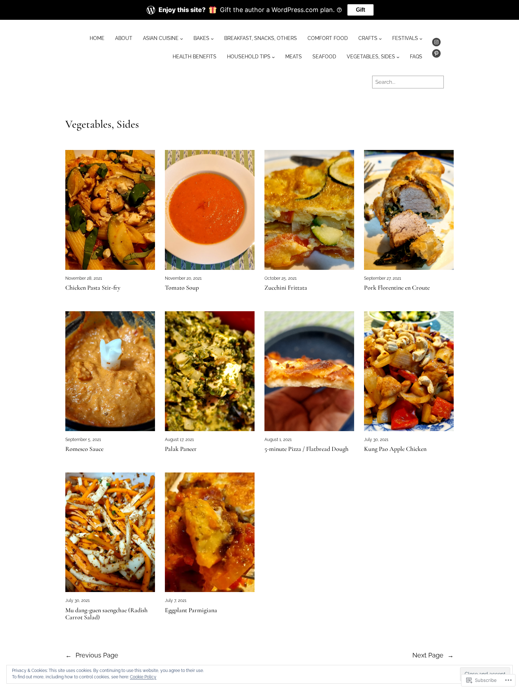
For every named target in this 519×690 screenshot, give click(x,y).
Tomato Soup (182, 287)
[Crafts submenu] (380, 38)
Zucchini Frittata (285, 287)
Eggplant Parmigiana (191, 610)
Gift (360, 10)
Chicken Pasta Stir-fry (92, 287)
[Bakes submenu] (212, 38)
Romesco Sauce (84, 449)
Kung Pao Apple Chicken (395, 449)
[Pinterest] (436, 53)
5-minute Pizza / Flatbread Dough (306, 449)
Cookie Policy (143, 676)
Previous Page (91, 655)
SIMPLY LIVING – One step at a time (172, 81)
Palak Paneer (181, 449)
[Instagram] (436, 42)
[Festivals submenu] (420, 38)
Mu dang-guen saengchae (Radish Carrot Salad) (106, 614)
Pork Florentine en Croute (397, 287)
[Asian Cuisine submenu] (181, 38)
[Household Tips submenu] (273, 57)
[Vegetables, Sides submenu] (397, 57)
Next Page (433, 655)
